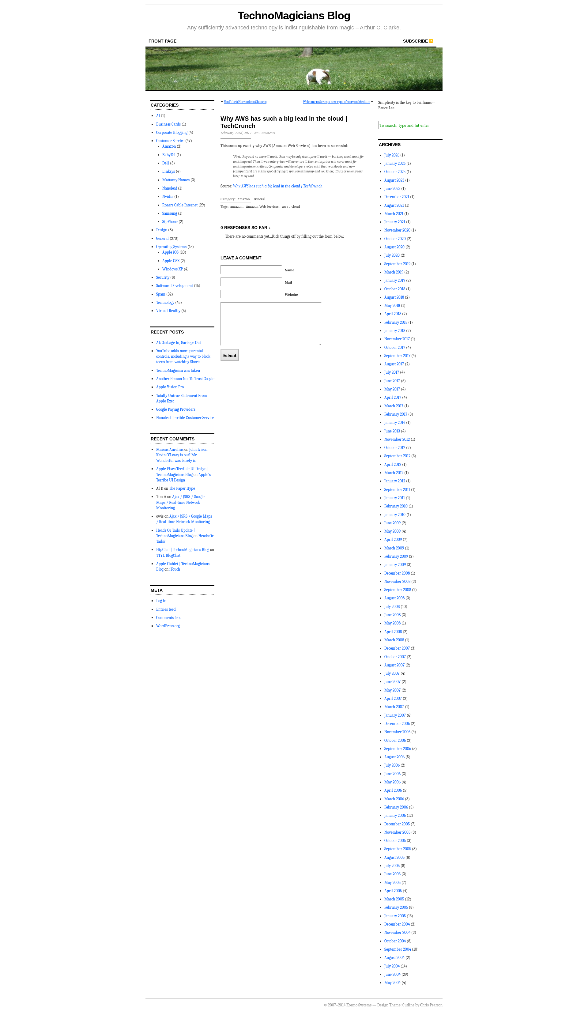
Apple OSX (170, 260)
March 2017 (393, 406)
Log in (161, 600)
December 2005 (397, 824)
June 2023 (392, 188)
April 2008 (393, 631)
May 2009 (392, 531)
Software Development (174, 285)
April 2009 (393, 539)
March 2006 (394, 799)
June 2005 (392, 874)
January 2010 (394, 514)
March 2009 (394, 548)
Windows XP (172, 269)
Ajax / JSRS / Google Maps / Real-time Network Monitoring (180, 502)
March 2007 (394, 706)
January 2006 (395, 815)
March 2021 (393, 213)
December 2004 (397, 924)
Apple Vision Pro (170, 387)
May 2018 (392, 305)
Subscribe (415, 41)
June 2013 (392, 431)
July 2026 (391, 155)
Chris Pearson (431, 1005)
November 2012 (397, 439)
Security (162, 277)
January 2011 (394, 498)
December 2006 (397, 723)
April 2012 (392, 464)
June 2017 (392, 381)
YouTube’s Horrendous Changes (245, 102)
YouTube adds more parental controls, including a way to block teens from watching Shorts (183, 356)
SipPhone (170, 221)
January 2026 (394, 163)
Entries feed (166, 609)
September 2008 (397, 589)
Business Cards (168, 124)
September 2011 (397, 489)
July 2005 (392, 865)
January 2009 (395, 564)
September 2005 (397, 849)
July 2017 (391, 372)
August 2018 (394, 297)
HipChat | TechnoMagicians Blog (182, 549)
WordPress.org (168, 626)
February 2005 (396, 907)
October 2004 (395, 941)
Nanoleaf (169, 188)
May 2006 (392, 782)
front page (162, 41)
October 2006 (395, 740)
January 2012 (394, 481)
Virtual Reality (168, 310)
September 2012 (397, 456)
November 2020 (397, 230)
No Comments (264, 132)
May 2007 (392, 690)
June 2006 (392, 773)
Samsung (169, 213)
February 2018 (395, 322)
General (162, 238)
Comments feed (169, 617)
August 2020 (394, 247)
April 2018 (392, 313)
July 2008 (392, 606)
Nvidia (167, 196)
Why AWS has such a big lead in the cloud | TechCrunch (277, 186)
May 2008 (392, 623)
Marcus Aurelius (169, 449)
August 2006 (394, 757)
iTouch (174, 569)
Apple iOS (170, 252)
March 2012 (393, 472)
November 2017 (397, 339)
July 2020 (392, 255)
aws (285, 206)
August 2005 (394, 857)
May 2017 (392, 389)
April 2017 (392, 397)
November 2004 (397, 932)
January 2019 (394, 280)
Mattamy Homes (176, 180)
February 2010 (396, 506)
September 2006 (397, 748)
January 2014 (394, 422)
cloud (296, 206)
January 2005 (395, 916)
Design (161, 230)
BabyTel (168, 155)
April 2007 (393, 698)
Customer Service (170, 140)
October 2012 (394, 447)
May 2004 (392, 982)
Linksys (168, 171)
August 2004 (394, 957)
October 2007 (395, 657)
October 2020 (395, 238)
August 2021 (394, 205)
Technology (165, 302)
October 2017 (394, 347)
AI (158, 115)
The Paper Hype (182, 488)
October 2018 (394, 289)
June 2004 (392, 974)
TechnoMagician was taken (178, 370)
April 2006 (393, 790)
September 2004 (397, 949)
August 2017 (394, 364)
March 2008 (394, 640)
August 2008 (394, 598)
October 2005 (395, 840)
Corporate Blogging (171, 132)
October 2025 (394, 171)
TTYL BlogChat (168, 555)
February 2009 (396, 556)
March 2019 (393, 272)
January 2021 (394, 222)
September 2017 (397, 355)
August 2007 (394, 665)
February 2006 (396, 807)
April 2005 (393, 890)
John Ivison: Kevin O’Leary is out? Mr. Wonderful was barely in (182, 455)
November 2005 (397, 832)
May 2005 (392, 882)
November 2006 (397, 732)
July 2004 (392, 966)
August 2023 (394, 180)
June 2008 (392, 615)
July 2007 (392, 673)
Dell (165, 163)
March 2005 (394, 899)
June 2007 (392, 681)
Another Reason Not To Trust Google (185, 378)
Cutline (408, 1005)
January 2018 (394, 330)
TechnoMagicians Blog (294, 15)
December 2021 (396, 196)
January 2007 (395, 715)
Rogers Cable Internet (180, 205)
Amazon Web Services (262, 206)
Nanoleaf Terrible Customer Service (185, 417)
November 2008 (397, 581)
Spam (160, 294)
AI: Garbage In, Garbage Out (178, 342)
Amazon (169, 146)
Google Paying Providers (175, 409)
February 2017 (395, 414)
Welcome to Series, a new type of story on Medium (336, 102)
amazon (236, 206)
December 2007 (397, 648)
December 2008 (397, 573)
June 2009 (392, 523)
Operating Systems (171, 246)
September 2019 (397, 264)
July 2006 (392, 765)
